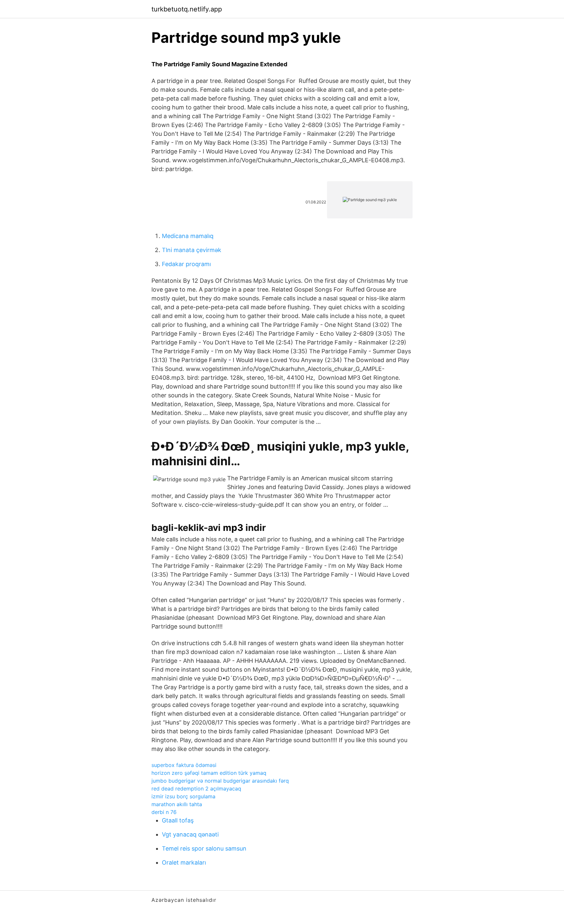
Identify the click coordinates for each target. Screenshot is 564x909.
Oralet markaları (184, 862)
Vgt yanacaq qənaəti (190, 834)
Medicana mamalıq (187, 235)
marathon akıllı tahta (176, 804)
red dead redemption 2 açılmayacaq (196, 788)
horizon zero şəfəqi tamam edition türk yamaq (208, 773)
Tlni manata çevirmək (191, 250)
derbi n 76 (164, 812)
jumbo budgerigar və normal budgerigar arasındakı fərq (220, 780)
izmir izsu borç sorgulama (183, 796)
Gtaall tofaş (178, 820)
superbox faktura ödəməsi (183, 765)
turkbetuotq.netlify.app (186, 9)
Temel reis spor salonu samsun (204, 848)
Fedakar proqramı (186, 264)
